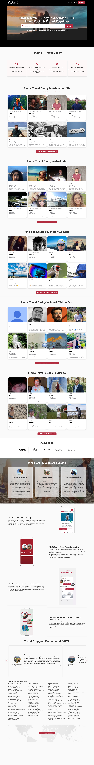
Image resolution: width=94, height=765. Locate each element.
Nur (10, 325)
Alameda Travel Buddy (53, 683)
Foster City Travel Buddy (73, 709)
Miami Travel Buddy (52, 702)
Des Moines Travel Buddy (53, 687)
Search (69, 26)
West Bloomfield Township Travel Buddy (57, 703)
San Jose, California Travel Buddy (15, 690)
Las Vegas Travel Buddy (53, 690)
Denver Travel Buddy (12, 693)
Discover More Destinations (47, 733)
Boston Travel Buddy (12, 706)
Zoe (70, 254)
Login (75, 2)
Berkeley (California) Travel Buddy (55, 696)
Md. (10, 351)
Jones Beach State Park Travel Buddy (56, 700)
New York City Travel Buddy (14, 696)
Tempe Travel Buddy (72, 697)
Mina (10, 210)
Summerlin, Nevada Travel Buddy (75, 706)
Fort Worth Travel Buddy (73, 702)
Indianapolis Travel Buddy (13, 718)
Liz (30, 183)
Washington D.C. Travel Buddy (14, 687)
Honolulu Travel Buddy (33, 708)
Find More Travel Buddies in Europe (47, 433)
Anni (50, 422)
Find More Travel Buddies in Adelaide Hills (47, 151)
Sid (30, 140)
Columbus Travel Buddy (33, 683)
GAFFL (35, 92)
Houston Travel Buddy (12, 710)
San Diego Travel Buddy (13, 712)
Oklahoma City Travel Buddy (74, 718)
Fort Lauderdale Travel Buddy (34, 712)
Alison (70, 281)
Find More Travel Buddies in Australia (47, 221)
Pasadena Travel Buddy (73, 696)
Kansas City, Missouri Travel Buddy (35, 686)
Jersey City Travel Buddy (13, 695)
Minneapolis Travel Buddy (53, 686)
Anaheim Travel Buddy (33, 716)
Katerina (51, 254)
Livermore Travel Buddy (33, 693)
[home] (13, 2)
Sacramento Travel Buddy (33, 692)
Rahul (50, 113)
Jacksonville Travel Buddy (33, 697)
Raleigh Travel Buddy (52, 699)
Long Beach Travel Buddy (73, 695)
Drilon (70, 395)
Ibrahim (71, 113)
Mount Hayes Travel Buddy (33, 705)
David (70, 422)
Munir (70, 351)
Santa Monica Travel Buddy (74, 712)
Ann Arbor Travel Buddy (73, 683)
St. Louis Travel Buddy (32, 700)
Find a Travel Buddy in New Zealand (47, 231)
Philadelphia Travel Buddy (33, 689)
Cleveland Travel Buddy (73, 684)
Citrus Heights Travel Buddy (54, 695)
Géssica (71, 210)
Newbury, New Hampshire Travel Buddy (16, 709)
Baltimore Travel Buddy (33, 699)
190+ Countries (39, 30)
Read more (26, 667)
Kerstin (11, 422)
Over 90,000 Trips (57, 30)
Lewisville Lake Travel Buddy (54, 706)
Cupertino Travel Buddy (33, 696)
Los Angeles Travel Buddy (13, 684)
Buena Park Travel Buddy (53, 689)
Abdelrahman (52, 325)
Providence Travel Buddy (33, 703)
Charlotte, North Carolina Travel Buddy (36, 690)
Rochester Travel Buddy (73, 690)
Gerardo (31, 254)
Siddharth (51, 395)
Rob (30, 395)
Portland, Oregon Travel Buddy (14, 713)
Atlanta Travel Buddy (12, 692)
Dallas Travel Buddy (12, 703)
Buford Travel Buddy (52, 684)
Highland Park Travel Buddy (34, 709)
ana (10, 395)
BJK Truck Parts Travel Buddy (74, 700)
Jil (49, 281)
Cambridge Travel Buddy (53, 697)
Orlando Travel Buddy (32, 684)
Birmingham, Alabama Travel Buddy (15, 715)
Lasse (70, 140)
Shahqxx (31, 351)
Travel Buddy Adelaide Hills (54, 92)
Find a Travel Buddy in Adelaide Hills (47, 88)
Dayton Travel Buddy (72, 710)
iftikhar (51, 351)
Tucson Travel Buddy (72, 686)
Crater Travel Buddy (72, 703)
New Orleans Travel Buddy (53, 708)
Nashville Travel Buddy (33, 713)
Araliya (31, 210)
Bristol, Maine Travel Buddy (74, 715)
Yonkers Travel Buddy (12, 719)
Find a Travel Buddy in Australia (47, 161)
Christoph (31, 422)
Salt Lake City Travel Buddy (54, 692)
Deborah (51, 140)
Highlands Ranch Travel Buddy (54, 693)
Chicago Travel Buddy (12, 686)
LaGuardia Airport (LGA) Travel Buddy (36, 710)
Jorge (10, 140)
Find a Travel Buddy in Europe (47, 372)
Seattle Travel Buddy (12, 689)
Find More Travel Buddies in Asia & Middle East (47, 363)
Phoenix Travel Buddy (12, 708)
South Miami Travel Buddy (33, 695)
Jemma (11, 254)
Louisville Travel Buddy (73, 699)
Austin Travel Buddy (12, 705)
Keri (30, 281)
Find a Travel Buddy (42, 92)
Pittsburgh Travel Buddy (33, 702)
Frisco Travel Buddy (72, 705)
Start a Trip (70, 2)
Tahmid (31, 325)
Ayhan (10, 113)
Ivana (10, 281)
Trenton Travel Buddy (12, 697)
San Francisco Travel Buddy (13, 699)
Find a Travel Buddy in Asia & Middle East (47, 302)
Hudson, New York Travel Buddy (14, 683)
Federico (51, 183)
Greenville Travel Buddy (53, 709)
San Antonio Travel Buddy (33, 687)
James (50, 210)
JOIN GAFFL (81, 2)
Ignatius (71, 325)
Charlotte (31, 113)
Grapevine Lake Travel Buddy (74, 713)
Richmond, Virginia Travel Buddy (55, 705)
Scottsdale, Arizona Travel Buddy (55, 715)
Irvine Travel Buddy (32, 706)
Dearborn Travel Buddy (73, 687)
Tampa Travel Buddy (12, 716)
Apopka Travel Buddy (52, 716)
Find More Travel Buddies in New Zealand (47, 292)
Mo (10, 183)
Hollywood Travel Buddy (33, 715)
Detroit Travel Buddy (72, 689)
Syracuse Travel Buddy (73, 708)
